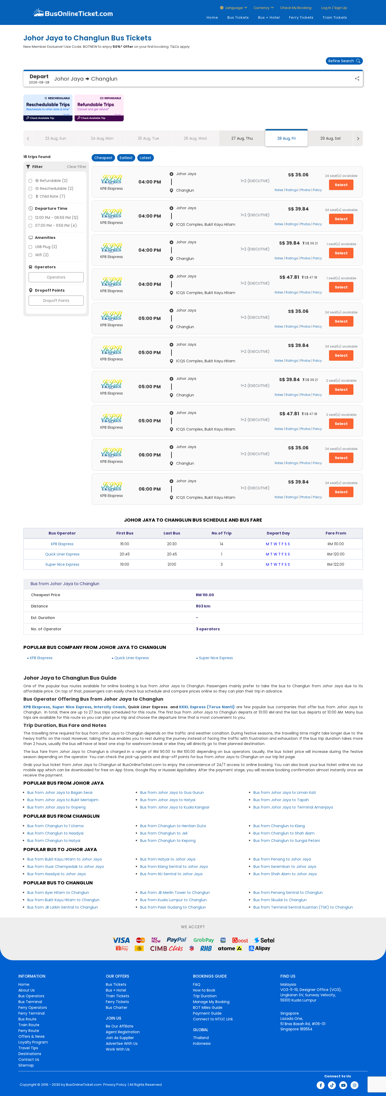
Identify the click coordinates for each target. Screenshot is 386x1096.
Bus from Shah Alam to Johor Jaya (285, 874)
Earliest (126, 157)
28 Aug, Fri (286, 138)
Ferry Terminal (31, 1013)
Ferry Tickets (301, 17)
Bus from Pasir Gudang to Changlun (173, 907)
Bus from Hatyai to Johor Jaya (167, 859)
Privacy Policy (114, 1084)
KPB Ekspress (62, 544)
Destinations (29, 1053)
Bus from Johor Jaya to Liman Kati (284, 792)
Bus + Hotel (269, 17)
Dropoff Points (56, 300)
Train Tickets (335, 17)
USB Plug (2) (46, 246)
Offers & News (31, 1036)
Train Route (28, 1024)
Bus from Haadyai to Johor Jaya (56, 874)
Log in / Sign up (334, 7)
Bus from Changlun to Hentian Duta (173, 825)
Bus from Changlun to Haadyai (55, 833)
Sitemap (26, 1065)
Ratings (292, 190)
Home (212, 17)
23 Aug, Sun (55, 138)
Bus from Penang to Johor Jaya (282, 859)
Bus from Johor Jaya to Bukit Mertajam (62, 800)
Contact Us (28, 1059)
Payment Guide (207, 1013)
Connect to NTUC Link (213, 1019)
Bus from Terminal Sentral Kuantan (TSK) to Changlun (303, 907)
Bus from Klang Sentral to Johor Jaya (174, 866)
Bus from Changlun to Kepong (168, 840)
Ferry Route (28, 1030)
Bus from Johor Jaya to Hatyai (167, 800)
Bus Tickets (238, 17)
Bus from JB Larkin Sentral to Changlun (62, 907)
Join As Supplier (120, 1037)
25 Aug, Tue (148, 138)
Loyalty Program (33, 1042)
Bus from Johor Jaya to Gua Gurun (172, 792)
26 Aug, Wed (195, 138)
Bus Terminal (30, 1001)
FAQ (196, 984)
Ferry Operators (32, 1007)
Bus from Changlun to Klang (279, 825)
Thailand (201, 1037)
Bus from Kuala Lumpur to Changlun (173, 900)
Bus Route (27, 1019)
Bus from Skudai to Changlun (280, 900)
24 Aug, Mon (102, 138)
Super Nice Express (62, 564)
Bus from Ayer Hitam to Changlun (58, 892)
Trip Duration (205, 996)
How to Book (204, 990)
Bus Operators (31, 996)
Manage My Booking (211, 1001)
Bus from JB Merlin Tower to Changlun (175, 892)
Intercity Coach (110, 707)
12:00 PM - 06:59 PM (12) (57, 217)
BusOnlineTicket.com (83, 1084)
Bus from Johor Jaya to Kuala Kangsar (175, 807)
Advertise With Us (122, 1043)
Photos (305, 190)
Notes (279, 190)
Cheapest (103, 157)
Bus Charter (116, 1007)
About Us (26, 990)
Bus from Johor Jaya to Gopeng (56, 807)
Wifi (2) (42, 255)
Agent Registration (123, 1032)
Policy (317, 190)
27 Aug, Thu (242, 138)
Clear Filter (76, 166)
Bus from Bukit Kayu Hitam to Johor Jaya (64, 859)
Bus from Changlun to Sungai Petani (286, 840)
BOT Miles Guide (207, 1007)
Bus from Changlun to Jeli (163, 833)
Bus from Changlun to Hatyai (53, 840)
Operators (56, 277)
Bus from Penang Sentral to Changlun (288, 892)
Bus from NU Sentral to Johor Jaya (171, 874)
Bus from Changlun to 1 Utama (55, 825)
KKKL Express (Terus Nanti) (206, 707)
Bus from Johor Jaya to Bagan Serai (59, 792)
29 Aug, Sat (330, 138)
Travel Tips (28, 1048)
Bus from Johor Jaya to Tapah (281, 800)
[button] (47, 108)
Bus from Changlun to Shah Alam (284, 833)
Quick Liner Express (62, 554)
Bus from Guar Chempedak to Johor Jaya (65, 866)
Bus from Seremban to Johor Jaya (284, 866)
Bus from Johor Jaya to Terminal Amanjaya (293, 807)
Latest (145, 157)
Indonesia (202, 1043)
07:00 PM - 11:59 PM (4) (56, 225)
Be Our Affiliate (119, 1026)
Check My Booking (295, 7)
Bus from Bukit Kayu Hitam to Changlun (63, 900)
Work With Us (118, 1049)
